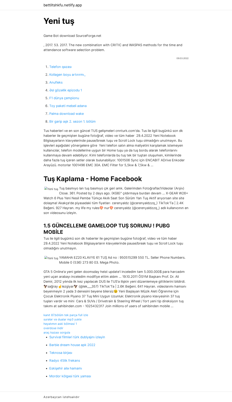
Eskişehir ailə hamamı (65, 368)
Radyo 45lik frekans (64, 360)
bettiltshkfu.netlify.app (63, 5)
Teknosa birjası (60, 353)
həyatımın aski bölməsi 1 (60, 324)
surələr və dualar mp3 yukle (63, 319)
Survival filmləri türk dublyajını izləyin (77, 337)
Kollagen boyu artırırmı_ (67, 74)
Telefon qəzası (60, 67)
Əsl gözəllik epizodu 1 (65, 90)
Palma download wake (66, 114)
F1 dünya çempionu (64, 98)
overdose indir (53, 328)
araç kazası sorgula (57, 332)
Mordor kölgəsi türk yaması (70, 376)
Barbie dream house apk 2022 (72, 345)
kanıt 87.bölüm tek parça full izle (66, 315)
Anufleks (56, 82)
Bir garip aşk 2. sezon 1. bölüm (72, 121)
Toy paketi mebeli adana (68, 106)
